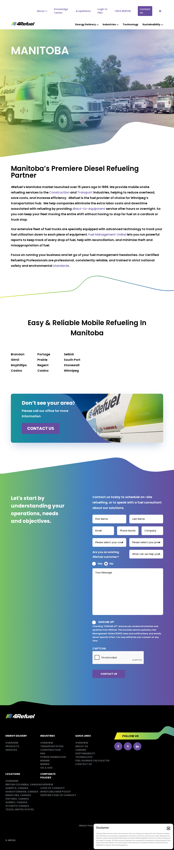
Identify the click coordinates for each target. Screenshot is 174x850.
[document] (87, 425)
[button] (168, 828)
